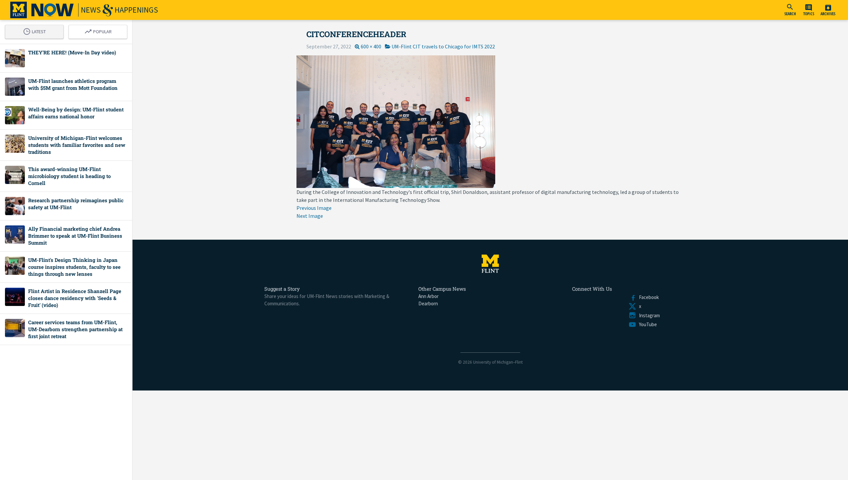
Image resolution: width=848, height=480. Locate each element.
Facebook (647, 297)
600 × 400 (371, 46)
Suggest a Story (282, 288)
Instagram (648, 315)
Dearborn (428, 303)
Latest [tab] (36, 30)
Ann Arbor (428, 296)
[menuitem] (790, 10)
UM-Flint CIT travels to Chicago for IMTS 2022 (443, 46)
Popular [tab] (100, 30)
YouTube (646, 324)
